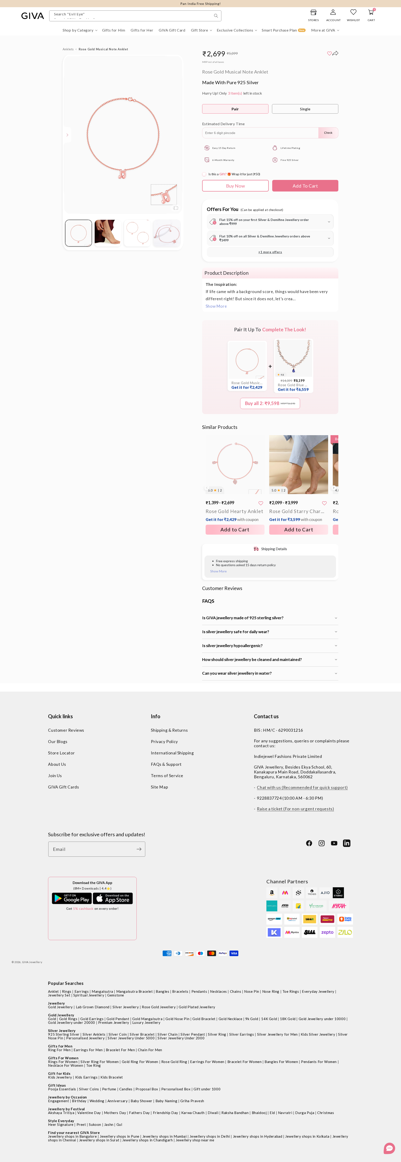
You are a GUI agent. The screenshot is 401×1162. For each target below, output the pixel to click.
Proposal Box (147, 1089)
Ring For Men (59, 1050)
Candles (126, 1089)
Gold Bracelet (204, 1019)
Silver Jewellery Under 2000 (181, 1038)
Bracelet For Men (120, 1050)
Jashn (108, 1124)
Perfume (109, 1089)
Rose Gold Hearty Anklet (234, 515)
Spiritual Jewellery (88, 995)
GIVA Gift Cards (63, 787)
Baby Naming (166, 1101)
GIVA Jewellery (32, 962)
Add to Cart (234, 530)
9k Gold (251, 1019)
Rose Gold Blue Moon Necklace (293, 387)
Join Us (55, 775)
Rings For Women (63, 1062)
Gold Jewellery (60, 1007)
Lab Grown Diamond (93, 1007)
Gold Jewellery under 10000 (322, 1019)
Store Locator (61, 752)
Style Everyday (61, 1121)
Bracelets (180, 991)
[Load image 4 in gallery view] (167, 233)
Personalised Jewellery (85, 1038)
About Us (57, 764)
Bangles (162, 991)
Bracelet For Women (244, 1062)
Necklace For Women (65, 1065)
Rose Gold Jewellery (159, 1007)
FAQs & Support (166, 764)
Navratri (285, 1113)
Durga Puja (304, 1113)
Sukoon (95, 1124)
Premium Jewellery (113, 1022)
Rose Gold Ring (174, 1062)
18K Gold (288, 1019)
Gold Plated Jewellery (197, 1007)
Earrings (81, 991)
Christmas (325, 1113)
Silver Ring (217, 1034)
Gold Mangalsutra (147, 1019)
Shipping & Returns (169, 730)
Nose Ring (270, 991)
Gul (119, 1124)
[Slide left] (206, 487)
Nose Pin (251, 991)
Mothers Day (115, 1113)
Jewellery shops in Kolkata (307, 1136)
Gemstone (115, 995)
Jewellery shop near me (195, 1140)
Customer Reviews (66, 730)
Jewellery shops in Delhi (210, 1136)
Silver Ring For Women (100, 1062)
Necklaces (218, 991)
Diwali (213, 1113)
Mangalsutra (102, 991)
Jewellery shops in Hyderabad (257, 1136)
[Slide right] (333, 487)
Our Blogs (57, 741)
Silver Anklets (94, 1034)
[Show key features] (67, 135)
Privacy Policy (164, 741)
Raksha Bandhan (235, 1113)
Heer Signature (60, 1124)
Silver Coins (89, 1089)
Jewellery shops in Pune (119, 1136)
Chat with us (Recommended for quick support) (302, 787)
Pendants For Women (319, 1062)
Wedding (97, 1101)
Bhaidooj (259, 1113)
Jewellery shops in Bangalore (72, 1136)
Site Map (159, 787)
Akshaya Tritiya (61, 1113)
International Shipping (172, 752)
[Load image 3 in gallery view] (137, 233)
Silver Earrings (241, 1034)
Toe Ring (93, 1065)
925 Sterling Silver (63, 1034)
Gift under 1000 (207, 1089)
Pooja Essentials (62, 1089)
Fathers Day (139, 1113)
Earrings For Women (207, 1062)
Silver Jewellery (126, 1007)
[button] (79, 30)
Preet (81, 1124)
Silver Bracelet (142, 1034)
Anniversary (117, 1101)
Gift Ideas (57, 1085)
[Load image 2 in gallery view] (108, 233)
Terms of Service (167, 775)
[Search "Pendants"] (216, 16)
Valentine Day (89, 1113)
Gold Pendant (118, 1019)
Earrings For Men (88, 1050)
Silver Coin (118, 1034)
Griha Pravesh (192, 1101)
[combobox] (135, 16)
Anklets (68, 49)
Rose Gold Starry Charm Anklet (298, 515)
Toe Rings (290, 991)
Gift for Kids (59, 1073)
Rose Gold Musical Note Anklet (247, 385)
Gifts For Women (63, 1058)
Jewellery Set (59, 995)
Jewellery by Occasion (67, 1097)
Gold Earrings (91, 1019)
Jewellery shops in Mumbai (164, 1136)
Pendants (199, 991)
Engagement (58, 1101)
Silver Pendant (193, 1034)
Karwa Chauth (193, 1113)
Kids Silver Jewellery (318, 1034)
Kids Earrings (86, 1077)
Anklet (53, 991)
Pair (235, 109)
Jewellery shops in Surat (99, 1140)
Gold (52, 1019)
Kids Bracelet (111, 1077)
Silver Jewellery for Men (277, 1034)
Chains (235, 991)
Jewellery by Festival (66, 1109)
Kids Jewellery (60, 1077)
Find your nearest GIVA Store (74, 1132)
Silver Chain (168, 1034)
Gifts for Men (60, 1046)
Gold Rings (68, 1019)
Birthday (79, 1101)
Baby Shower (141, 1101)
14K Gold (269, 1019)
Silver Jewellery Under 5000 (131, 1038)
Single (305, 109)
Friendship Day (165, 1113)
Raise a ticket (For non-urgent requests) (295, 808)
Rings (66, 991)
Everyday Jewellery (318, 991)
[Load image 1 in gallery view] (78, 233)
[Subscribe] (140, 849)
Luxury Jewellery (146, 1022)
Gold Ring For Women (140, 1062)
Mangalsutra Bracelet (134, 991)
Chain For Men (150, 1050)
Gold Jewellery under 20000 (71, 1022)
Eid (272, 1113)
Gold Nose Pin (177, 1019)
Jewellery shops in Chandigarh (147, 1140)
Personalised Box (176, 1089)
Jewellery (56, 1003)
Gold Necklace (231, 1019)
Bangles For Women (281, 1062)
